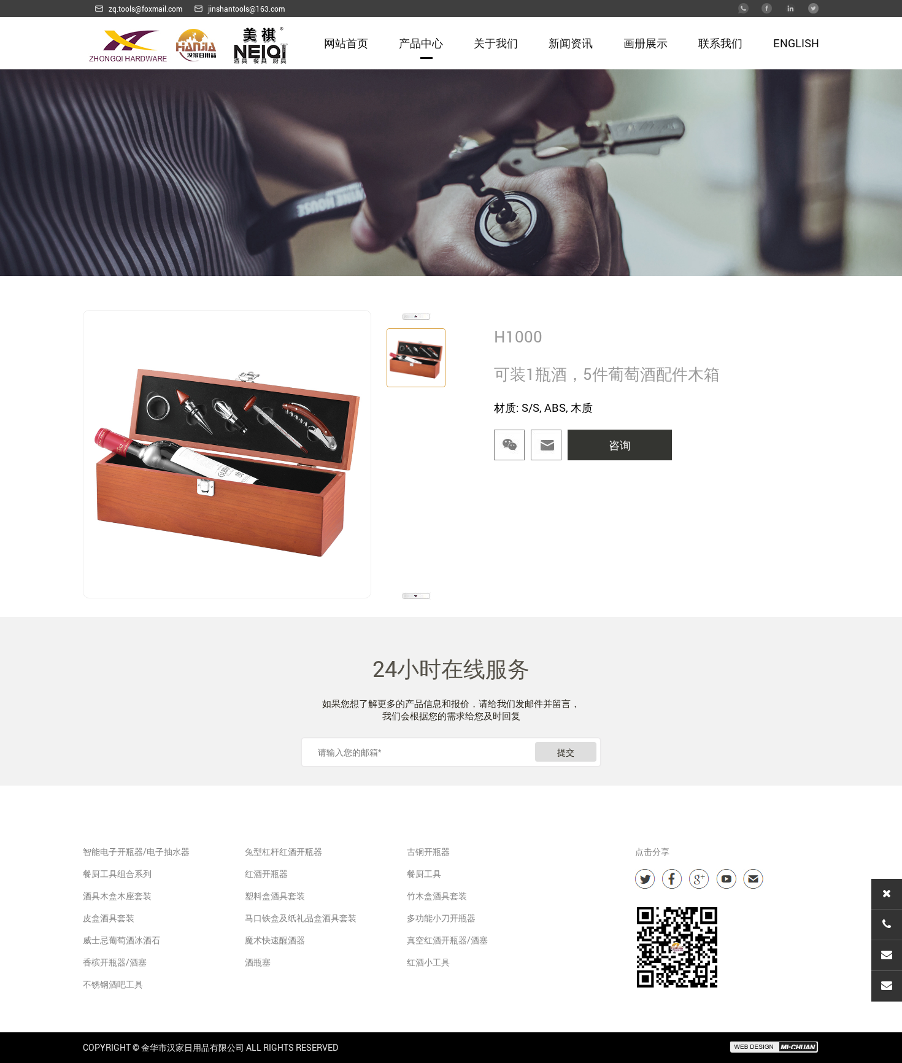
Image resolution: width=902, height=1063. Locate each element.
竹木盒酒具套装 (437, 896)
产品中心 (421, 43)
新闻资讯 (571, 43)
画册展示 (645, 43)
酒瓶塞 (258, 962)
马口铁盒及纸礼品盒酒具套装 (301, 918)
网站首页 (346, 43)
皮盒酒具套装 (108, 918)
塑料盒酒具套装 (275, 896)
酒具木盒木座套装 (117, 896)
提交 (565, 752)
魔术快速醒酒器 (275, 940)
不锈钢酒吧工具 (113, 984)
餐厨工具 (424, 873)
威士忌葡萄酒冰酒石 (121, 940)
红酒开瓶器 (266, 873)
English (796, 43)
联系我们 (720, 43)
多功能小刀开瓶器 (441, 918)
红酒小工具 (428, 962)
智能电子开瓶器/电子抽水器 (136, 851)
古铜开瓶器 (428, 851)
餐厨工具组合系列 (117, 873)
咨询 (620, 445)
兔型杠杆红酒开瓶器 (283, 851)
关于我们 (496, 43)
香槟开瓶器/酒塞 (115, 962)
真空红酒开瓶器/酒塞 (447, 940)
